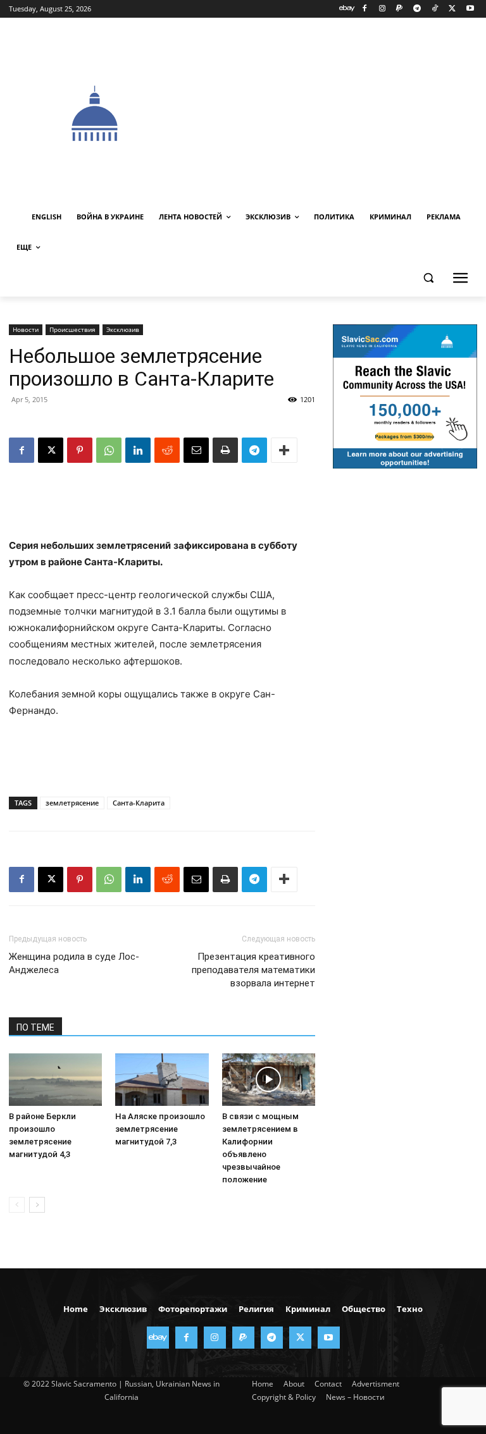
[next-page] (37, 1205)
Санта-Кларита (139, 802)
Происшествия (72, 329)
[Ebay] (347, 9)
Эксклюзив (122, 329)
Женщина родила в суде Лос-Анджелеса (74, 963)
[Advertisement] (333, 111)
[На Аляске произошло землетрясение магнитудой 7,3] (161, 1079)
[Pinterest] (79, 450)
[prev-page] (17, 1205)
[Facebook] (364, 9)
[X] (452, 9)
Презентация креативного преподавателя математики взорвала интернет (253, 970)
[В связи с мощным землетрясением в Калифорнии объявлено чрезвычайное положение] (268, 1079)
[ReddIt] (167, 450)
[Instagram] (382, 9)
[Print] (225, 450)
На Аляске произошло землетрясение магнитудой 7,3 (160, 1129)
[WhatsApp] (109, 450)
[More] (284, 450)
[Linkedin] (138, 450)
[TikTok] (435, 9)
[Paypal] (399, 9)
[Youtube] (470, 9)
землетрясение (72, 802)
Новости (26, 329)
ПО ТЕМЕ (35, 1027)
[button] (428, 278)
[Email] (196, 450)
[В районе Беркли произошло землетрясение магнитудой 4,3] (55, 1079)
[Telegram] (417, 9)
